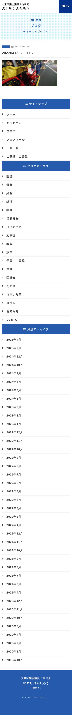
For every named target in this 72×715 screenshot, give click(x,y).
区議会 (11, 277)
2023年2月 (13, 415)
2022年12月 (14, 432)
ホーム (30, 31)
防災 (9, 176)
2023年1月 (13, 423)
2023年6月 (13, 407)
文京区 (11, 235)
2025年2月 (13, 348)
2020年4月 (13, 634)
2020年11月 (14, 609)
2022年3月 (13, 508)
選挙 (9, 184)
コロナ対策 (14, 294)
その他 (11, 286)
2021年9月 (13, 558)
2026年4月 (13, 339)
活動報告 (12, 218)
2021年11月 (14, 541)
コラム (11, 302)
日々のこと (14, 226)
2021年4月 (13, 592)
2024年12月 (14, 356)
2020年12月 (14, 600)
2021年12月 (14, 533)
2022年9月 (13, 457)
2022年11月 (14, 440)
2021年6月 (13, 584)
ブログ (41, 31)
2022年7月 (13, 474)
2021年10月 (14, 550)
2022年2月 (13, 516)
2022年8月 (13, 466)
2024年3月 (13, 398)
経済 (9, 201)
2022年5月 (13, 491)
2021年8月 (13, 567)
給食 (9, 193)
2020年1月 (13, 651)
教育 (9, 243)
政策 (9, 252)
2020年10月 (14, 617)
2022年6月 (13, 482)
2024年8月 (13, 381)
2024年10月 (14, 364)
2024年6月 (13, 390)
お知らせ (12, 311)
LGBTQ (12, 319)
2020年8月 (13, 626)
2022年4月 (13, 499)
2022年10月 (14, 449)
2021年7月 (13, 575)
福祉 (9, 210)
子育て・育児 (15, 260)
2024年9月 (13, 373)
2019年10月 (14, 659)
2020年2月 (13, 643)
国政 (9, 269)
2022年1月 (13, 525)
